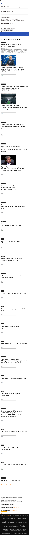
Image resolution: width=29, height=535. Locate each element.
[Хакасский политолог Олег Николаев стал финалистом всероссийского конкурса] (14, 198)
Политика (3, 65)
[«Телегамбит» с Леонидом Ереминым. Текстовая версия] (14, 269)
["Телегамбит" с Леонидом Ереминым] (14, 286)
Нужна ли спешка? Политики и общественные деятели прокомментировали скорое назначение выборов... (11, 413)
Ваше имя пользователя (7, 11)
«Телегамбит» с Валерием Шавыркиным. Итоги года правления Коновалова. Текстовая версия (14, 360)
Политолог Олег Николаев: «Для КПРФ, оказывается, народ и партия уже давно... (13, 126)
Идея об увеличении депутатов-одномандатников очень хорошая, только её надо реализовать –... (12, 168)
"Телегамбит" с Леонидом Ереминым (13, 293)
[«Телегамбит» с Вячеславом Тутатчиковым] (14, 319)
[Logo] (7, 38)
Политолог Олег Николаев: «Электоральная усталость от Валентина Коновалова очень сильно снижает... (14, 148)
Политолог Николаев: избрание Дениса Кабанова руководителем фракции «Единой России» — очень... (13, 69)
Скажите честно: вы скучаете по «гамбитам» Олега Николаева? (12, 224)
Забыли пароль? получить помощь (9, 19)
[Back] (1, 5)
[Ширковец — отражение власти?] (14, 473)
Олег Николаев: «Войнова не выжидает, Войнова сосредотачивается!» (11, 187)
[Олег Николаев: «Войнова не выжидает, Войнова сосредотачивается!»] (14, 179)
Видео (3, 238)
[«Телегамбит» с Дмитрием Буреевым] (14, 337)
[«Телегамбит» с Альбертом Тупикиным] (14, 387)
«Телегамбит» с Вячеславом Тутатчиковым (11, 327)
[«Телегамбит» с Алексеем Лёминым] (14, 371)
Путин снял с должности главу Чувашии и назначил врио (11, 259)
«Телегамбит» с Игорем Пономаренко (14, 432)
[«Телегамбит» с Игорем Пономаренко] (14, 425)
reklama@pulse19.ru (13, 510)
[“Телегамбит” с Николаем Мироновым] (14, 458)
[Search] (27, 34)
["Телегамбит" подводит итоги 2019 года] (14, 302)
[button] (2, 34)
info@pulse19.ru (16, 507)
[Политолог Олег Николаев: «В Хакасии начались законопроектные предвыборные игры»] (14, 79)
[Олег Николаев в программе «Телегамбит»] (14, 234)
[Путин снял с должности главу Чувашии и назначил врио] (14, 252)
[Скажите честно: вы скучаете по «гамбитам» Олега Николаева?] (14, 217)
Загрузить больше (5, 484)
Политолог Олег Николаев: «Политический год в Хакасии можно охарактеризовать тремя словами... (14, 107)
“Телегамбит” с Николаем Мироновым (14, 465)
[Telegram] (1, 3)
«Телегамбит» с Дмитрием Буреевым (14, 343)
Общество (3, 221)
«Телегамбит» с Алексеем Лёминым (13, 378)
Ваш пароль (4, 16)
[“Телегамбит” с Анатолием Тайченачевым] (14, 440)
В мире (3, 256)
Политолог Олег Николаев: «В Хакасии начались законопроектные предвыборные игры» (14, 88)
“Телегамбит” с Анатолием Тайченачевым (10, 448)
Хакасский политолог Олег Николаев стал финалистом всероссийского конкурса (14, 206)
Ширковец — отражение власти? (12, 480)
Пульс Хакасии (7, 515)
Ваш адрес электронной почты (8, 28)
